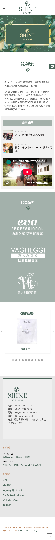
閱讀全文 (25, 349)
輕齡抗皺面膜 (27, 313)
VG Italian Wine (10, 500)
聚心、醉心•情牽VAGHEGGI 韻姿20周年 (22, 465)
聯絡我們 (7, 505)
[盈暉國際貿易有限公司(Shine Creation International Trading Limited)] (27, 7)
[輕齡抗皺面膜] (27, 331)
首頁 (5, 480)
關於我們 (7, 485)
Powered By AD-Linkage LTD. (30, 531)
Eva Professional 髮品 (13, 495)
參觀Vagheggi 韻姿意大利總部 (29, 134)
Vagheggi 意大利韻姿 (13, 490)
